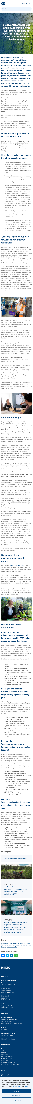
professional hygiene (24, 943)
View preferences (16, 1100)
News (2, 1049)
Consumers (4, 1060)
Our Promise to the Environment (10, 945)
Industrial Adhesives (7, 1056)
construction (4, 943)
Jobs (2, 1051)
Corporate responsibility (8, 1062)
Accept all (16, 1091)
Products (3, 1052)
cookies (26, 1086)
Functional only (16, 1096)
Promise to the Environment (17, 565)
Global (23, 3)
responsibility (13, 943)
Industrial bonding (12, 947)
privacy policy (17, 1086)
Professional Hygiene (7, 1058)
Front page (24, 945)
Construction (4, 1054)
